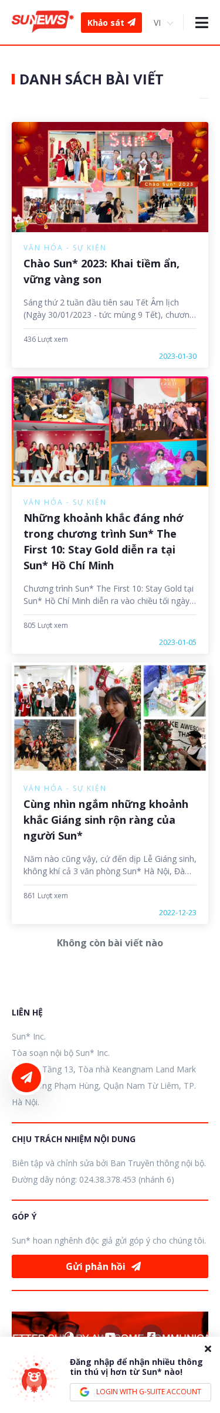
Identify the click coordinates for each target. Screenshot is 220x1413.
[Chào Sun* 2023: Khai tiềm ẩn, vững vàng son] (110, 177)
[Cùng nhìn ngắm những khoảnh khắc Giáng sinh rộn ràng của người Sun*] (110, 718)
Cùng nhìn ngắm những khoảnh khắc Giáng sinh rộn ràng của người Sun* (105, 820)
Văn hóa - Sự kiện (65, 248)
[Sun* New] (43, 22)
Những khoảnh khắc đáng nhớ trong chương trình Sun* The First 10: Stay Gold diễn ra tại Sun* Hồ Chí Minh (103, 541)
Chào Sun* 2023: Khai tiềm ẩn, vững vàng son (101, 271)
